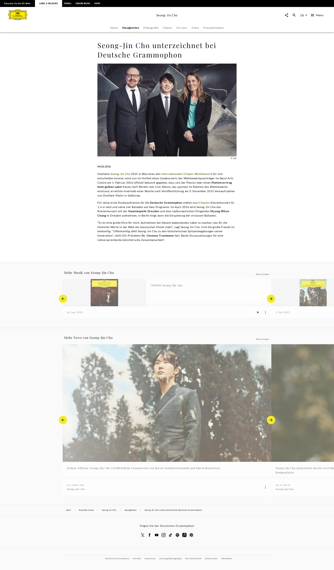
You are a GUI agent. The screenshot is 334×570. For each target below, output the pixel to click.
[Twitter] (142, 535)
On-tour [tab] (181, 27)
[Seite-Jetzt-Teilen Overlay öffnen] (286, 15)
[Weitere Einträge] (271, 299)
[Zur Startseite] (81, 19)
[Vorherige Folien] (63, 299)
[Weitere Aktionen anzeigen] (265, 312)
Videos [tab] (167, 27)
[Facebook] (149, 535)
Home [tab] (114, 27)
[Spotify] (177, 535)
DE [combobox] (302, 15)
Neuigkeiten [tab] (130, 27)
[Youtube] (156, 535)
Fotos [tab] (195, 27)
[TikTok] (170, 535)
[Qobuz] (191, 535)
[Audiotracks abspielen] (257, 312)
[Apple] (184, 535)
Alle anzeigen (262, 274)
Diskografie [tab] (151, 27)
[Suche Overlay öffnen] (294, 15)
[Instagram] (163, 535)
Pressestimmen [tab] (214, 27)
